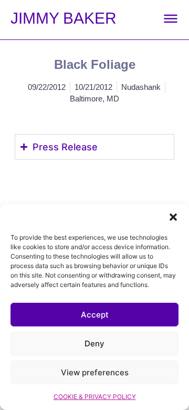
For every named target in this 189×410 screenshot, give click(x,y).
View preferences (95, 372)
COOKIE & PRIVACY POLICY (95, 397)
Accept (95, 315)
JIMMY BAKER (63, 18)
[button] (173, 217)
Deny (94, 343)
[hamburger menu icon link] (171, 18)
